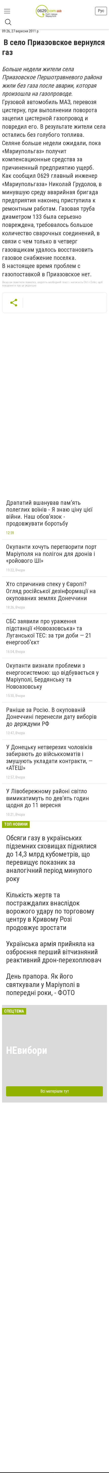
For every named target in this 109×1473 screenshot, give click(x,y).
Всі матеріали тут (54, 1091)
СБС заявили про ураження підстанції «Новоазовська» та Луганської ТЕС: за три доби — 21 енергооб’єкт (49, 632)
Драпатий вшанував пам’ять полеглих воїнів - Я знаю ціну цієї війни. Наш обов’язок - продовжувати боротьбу (49, 513)
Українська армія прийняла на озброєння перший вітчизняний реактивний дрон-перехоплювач (53, 952)
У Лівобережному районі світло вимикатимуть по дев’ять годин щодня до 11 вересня (47, 798)
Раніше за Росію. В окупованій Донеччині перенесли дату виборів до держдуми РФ (51, 716)
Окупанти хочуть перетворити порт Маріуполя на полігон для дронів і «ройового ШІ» (51, 553)
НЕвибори (26, 1050)
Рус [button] (101, 10)
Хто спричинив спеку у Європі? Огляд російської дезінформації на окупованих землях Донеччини (51, 591)
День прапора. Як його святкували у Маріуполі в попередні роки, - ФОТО (43, 984)
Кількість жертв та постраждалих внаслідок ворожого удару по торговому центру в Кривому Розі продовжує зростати (50, 911)
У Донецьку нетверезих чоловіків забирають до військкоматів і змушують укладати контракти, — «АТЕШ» (49, 758)
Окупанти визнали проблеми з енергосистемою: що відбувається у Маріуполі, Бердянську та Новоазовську (52, 676)
